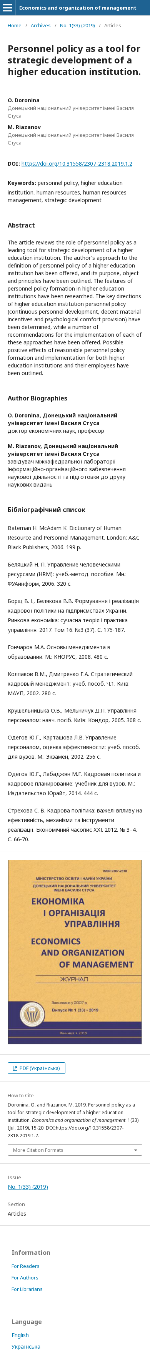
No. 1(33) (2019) (77, 25)
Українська (26, 1346)
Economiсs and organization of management (78, 7)
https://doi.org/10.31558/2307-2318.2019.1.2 (77, 163)
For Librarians (27, 1289)
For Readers (26, 1266)
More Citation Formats (38, 1149)
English (20, 1335)
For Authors (25, 1277)
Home (15, 25)
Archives (41, 25)
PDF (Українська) (39, 1068)
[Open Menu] (7, 7)
